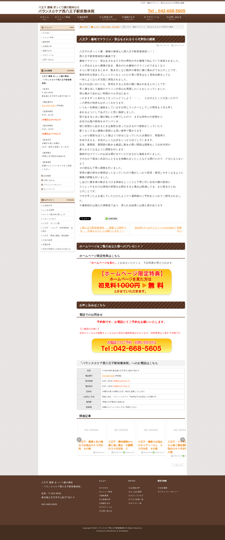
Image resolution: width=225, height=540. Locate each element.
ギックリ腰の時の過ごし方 (54, 214)
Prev (79, 439)
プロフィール (152, 18)
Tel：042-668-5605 (166, 10)
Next (182, 439)
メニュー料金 (63, 18)
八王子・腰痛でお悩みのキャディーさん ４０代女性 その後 (150, 445)
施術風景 (84, 18)
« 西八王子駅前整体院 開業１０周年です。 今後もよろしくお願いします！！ (103, 229)
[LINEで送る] (111, 218)
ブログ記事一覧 (137, 499)
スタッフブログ (49, 219)
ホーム (46, 18)
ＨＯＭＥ (46, 33)
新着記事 (46, 244)
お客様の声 (109, 18)
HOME (85, 27)
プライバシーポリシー (52, 185)
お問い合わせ (175, 18)
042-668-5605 (108, 376)
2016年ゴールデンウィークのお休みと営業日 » (158, 229)
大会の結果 (47, 240)
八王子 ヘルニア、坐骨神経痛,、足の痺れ (57, 229)
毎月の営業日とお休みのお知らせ (57, 249)
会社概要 (47, 176)
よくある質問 (48, 210)
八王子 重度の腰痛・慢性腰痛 (107, 27)
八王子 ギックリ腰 (51, 223)
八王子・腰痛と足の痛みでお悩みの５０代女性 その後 (91, 445)
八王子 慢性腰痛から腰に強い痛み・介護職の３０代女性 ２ (120, 445)
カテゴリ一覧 (136, 503)
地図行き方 (129, 18)
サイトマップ (48, 189)
